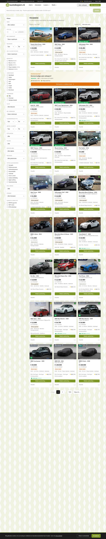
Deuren (9, 140)
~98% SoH (85, 333)
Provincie (9, 155)
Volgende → (77, 392)
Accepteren (96, 535)
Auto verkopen (83, 5)
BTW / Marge (10, 185)
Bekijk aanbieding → (40, 63)
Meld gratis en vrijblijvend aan (64, 84)
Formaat (9, 193)
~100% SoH (61, 333)
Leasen (46, 5)
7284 (69, 392)
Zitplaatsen (10, 133)
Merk (8, 21)
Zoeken (97, 10)
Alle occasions (95, 5)
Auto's (31, 5)
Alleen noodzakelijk (84, 535)
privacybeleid (59, 535)
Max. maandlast (11, 36)
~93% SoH (85, 248)
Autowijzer (38, 5)
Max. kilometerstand (12, 51)
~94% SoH (85, 120)
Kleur (8, 103)
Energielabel (10, 148)
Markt (53, 5)
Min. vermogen (11, 111)
